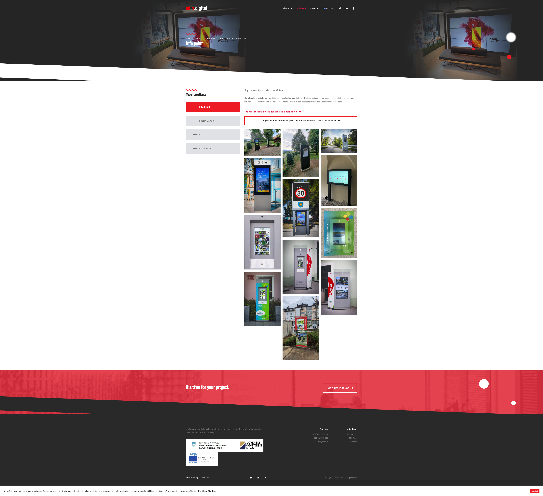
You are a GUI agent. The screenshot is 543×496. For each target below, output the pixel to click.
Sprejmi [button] (535, 491)
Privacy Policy (192, 477)
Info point (204, 107)
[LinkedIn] (346, 8)
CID (201, 134)
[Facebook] (353, 8)
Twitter (250, 477)
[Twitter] (339, 8)
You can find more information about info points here (270, 111)
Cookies (205, 477)
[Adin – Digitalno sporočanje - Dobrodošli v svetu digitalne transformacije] (196, 8)
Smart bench (206, 121)
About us (287, 8)
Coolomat (205, 148)
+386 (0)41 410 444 (320, 434)
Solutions (301, 8)
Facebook (265, 477)
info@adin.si (323, 441)
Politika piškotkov (207, 491)
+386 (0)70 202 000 (320, 438)
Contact (314, 8)
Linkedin (258, 477)
